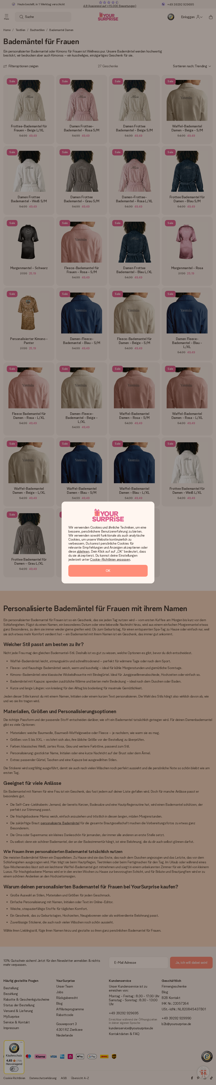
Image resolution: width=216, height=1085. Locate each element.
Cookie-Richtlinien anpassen (110, 559)
